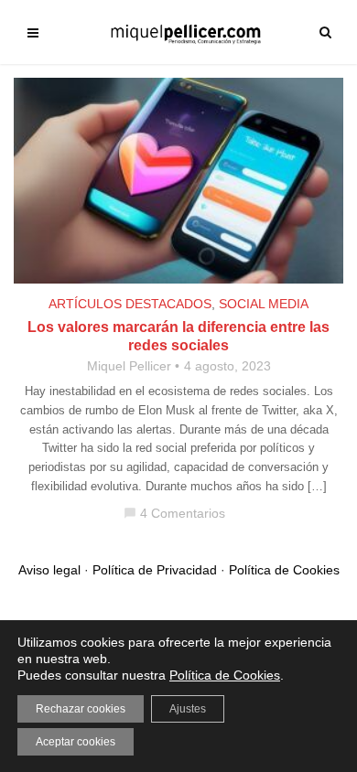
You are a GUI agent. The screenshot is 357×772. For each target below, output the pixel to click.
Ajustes (187, 708)
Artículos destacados (130, 303)
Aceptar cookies (75, 741)
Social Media (263, 303)
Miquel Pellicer (129, 365)
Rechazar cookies (80, 708)
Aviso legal (49, 570)
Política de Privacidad (154, 570)
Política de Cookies (284, 570)
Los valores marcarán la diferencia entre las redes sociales (178, 336)
